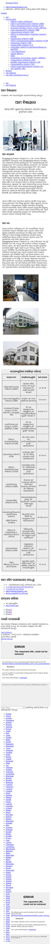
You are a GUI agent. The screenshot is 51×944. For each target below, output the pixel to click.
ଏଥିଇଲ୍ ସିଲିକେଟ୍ (16, 54)
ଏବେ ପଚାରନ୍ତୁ (6, 632)
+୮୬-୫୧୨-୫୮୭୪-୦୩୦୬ (15, 589)
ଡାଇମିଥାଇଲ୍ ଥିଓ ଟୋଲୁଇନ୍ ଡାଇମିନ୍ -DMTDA (28, 58)
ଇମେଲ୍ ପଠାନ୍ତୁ (7, 639)
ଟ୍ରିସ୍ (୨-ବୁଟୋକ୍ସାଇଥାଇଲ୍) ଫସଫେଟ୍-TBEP (27, 24)
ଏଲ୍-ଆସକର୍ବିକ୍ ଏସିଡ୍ (18, 69)
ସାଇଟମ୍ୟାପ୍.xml (12, 606)
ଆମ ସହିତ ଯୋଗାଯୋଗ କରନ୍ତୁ (17, 75)
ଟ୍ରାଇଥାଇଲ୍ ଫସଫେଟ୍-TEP (20, 43)
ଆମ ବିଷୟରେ (11, 73)
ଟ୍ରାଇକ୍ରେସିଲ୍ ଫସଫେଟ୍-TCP (21, 45)
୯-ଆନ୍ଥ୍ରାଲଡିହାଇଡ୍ (17, 51)
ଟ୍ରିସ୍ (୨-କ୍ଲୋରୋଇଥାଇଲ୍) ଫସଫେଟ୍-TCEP (27, 26)
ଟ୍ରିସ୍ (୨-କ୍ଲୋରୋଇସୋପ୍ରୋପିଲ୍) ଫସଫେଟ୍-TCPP (29, 41)
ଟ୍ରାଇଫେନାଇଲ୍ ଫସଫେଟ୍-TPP (22, 32)
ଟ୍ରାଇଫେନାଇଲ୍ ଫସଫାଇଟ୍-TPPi (22, 60)
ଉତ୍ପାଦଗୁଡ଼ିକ (11, 19)
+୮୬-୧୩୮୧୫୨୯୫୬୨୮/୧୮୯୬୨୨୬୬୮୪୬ (19, 587)
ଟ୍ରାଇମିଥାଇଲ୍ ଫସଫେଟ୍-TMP (21, 39)
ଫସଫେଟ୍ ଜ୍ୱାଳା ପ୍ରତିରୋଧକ (21, 21)
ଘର (7, 17)
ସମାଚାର (9, 71)
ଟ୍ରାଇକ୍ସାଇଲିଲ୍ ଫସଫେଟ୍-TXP (22, 64)
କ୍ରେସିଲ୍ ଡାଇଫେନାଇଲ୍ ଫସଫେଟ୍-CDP (25, 62)
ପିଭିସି (12, 56)
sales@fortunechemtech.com (16, 7)
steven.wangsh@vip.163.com (17, 593)
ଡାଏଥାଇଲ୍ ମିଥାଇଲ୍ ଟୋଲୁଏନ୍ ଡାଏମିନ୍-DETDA (28, 28)
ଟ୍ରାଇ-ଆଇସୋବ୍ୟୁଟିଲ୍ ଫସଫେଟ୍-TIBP (24, 30)
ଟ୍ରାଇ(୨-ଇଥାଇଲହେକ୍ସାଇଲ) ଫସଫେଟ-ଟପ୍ (26, 66)
